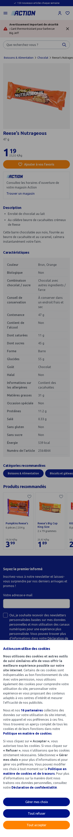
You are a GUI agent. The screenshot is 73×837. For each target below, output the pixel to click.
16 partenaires (32, 710)
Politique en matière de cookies (27, 733)
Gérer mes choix (36, 802)
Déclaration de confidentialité (34, 787)
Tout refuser (36, 813)
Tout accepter (36, 825)
